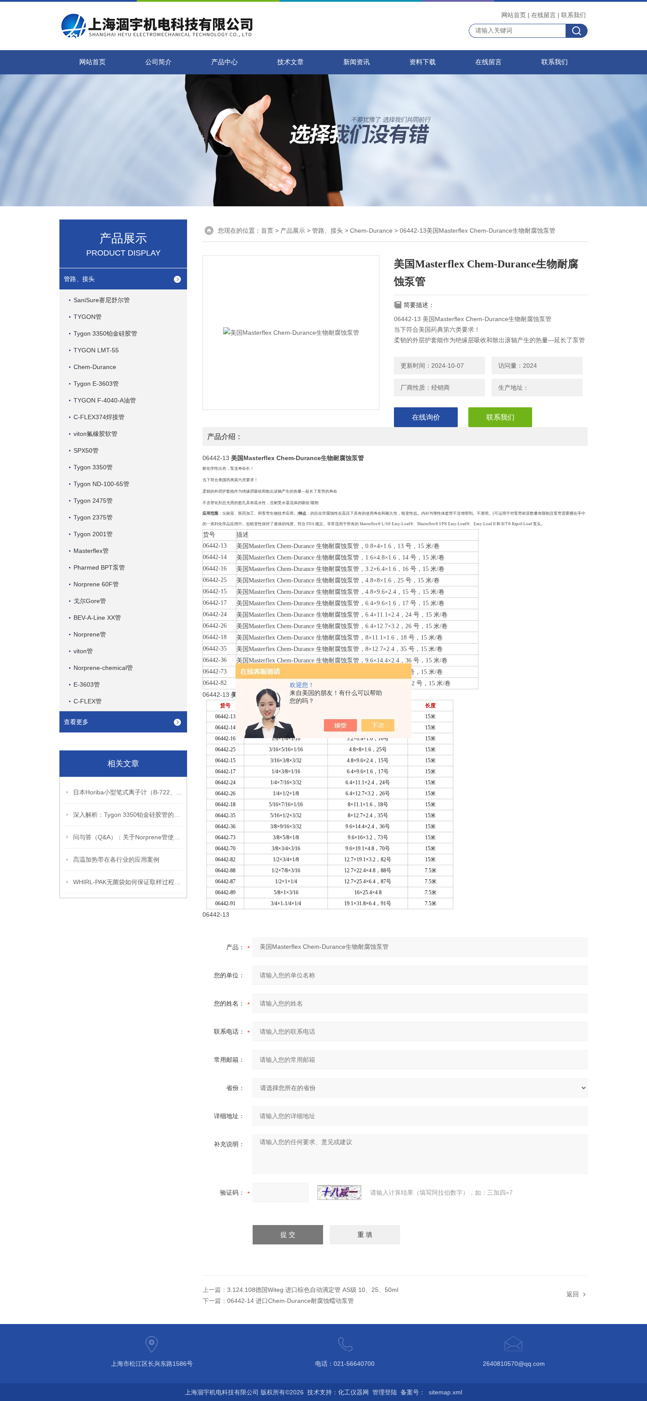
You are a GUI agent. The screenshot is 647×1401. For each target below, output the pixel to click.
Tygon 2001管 (93, 534)
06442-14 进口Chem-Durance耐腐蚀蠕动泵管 (290, 1300)
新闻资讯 (356, 62)
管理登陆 (384, 1392)
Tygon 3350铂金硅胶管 (105, 333)
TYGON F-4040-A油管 (105, 400)
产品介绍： (225, 436)
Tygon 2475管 (93, 500)
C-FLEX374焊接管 (99, 417)
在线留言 (543, 14)
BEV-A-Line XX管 (97, 617)
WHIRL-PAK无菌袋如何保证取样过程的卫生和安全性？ (128, 881)
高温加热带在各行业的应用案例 (116, 859)
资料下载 (422, 62)
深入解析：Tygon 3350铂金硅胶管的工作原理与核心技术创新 (128, 814)
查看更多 (76, 721)
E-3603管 (87, 684)
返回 (572, 1294)
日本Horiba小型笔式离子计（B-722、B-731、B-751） (128, 792)
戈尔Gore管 (90, 600)
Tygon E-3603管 (96, 383)
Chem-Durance (95, 366)
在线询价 (426, 417)
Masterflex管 (91, 550)
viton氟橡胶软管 (96, 433)
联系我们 (573, 14)
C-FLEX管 (88, 701)
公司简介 (158, 62)
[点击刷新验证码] (339, 1192)
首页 (267, 230)
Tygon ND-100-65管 (101, 483)
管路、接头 (79, 278)
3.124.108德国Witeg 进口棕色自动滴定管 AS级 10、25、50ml (312, 1289)
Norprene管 (90, 634)
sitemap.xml (445, 1392)
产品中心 (224, 62)
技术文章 (290, 62)
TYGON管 (88, 316)
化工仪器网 (353, 1392)
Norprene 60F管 (96, 584)
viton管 (83, 651)
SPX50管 (86, 450)
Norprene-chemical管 (103, 667)
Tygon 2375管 (93, 517)
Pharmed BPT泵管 (99, 567)
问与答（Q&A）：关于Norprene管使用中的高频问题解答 (128, 837)
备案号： (413, 1392)
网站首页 (513, 14)
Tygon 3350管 (93, 467)
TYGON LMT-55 (96, 350)
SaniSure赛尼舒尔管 (102, 300)
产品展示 (292, 230)
